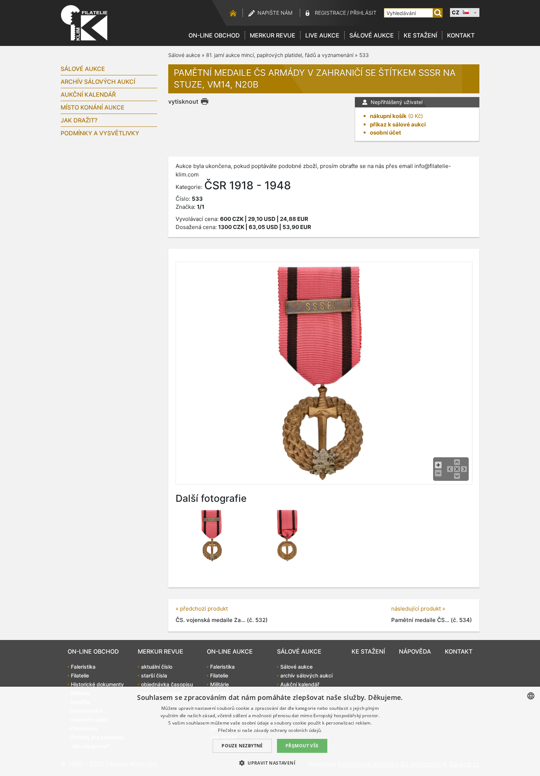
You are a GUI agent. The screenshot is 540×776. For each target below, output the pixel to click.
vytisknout (183, 101)
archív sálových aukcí (98, 81)
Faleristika (83, 667)
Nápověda (415, 651)
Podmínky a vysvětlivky (100, 133)
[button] (270, 762)
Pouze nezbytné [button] (242, 746)
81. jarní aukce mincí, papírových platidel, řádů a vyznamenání (279, 55)
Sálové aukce (371, 35)
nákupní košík (388, 115)
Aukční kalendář (88, 94)
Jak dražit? (79, 120)
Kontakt (461, 35)
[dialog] (270, 731)
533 (364, 55)
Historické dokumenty (97, 684)
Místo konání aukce (93, 107)
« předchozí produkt (202, 608)
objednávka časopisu (167, 684)
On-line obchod (214, 35)
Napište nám (275, 13)
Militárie (219, 684)
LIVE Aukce (322, 35)
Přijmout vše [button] (302, 746)
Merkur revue (272, 35)
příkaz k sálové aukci (398, 124)
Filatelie (80, 675)
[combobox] (530, 696)
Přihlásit (363, 13)
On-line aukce (230, 651)
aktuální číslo (156, 667)
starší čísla (154, 675)
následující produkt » (418, 608)
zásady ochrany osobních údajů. (288, 730)
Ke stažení (420, 35)
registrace (330, 13)
